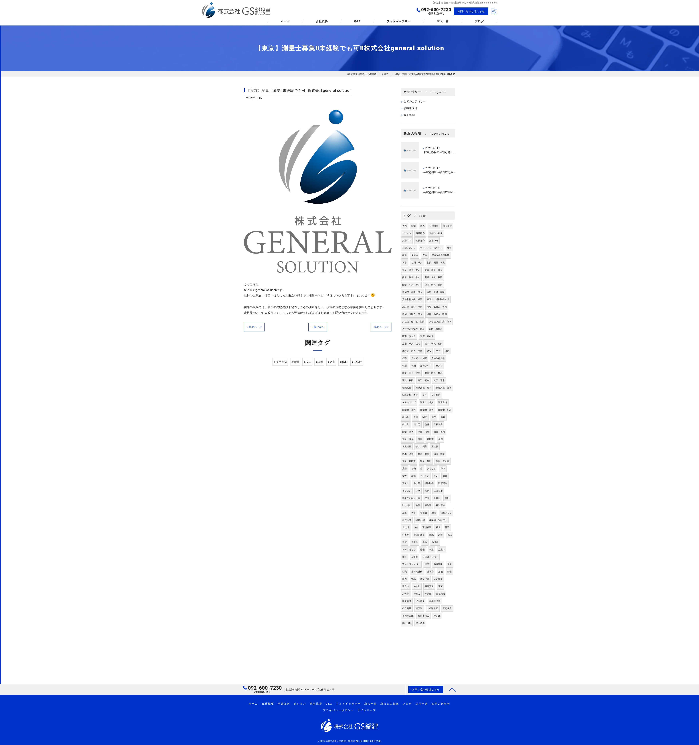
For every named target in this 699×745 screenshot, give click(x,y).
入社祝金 (438, 424)
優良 (420, 439)
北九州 (405, 527)
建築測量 (424, 579)
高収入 (405, 424)
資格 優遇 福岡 (436, 292)
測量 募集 (425, 461)
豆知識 (428, 505)
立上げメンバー (430, 557)
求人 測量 (421, 446)
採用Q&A (406, 240)
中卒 (443, 468)
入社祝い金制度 (419, 358)
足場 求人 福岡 (411, 343)
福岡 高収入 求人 (412, 314)
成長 (404, 513)
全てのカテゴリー (415, 101)
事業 (431, 549)
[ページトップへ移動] (452, 689)
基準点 (430, 571)
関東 (424, 417)
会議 (424, 542)
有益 (418, 505)
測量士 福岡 (409, 409)
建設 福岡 (407, 380)
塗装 (404, 557)
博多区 (437, 615)
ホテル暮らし (409, 549)
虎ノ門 (417, 424)
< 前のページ (254, 327)
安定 (436, 476)
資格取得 (429, 483)
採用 (440, 439)
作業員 (423, 513)
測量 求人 (407, 439)
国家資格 (442, 483)
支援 (427, 498)
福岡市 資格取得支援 (438, 299)
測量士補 (442, 402)
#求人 (307, 362)
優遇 (447, 351)
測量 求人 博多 (411, 285)
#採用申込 (280, 362)
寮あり (439, 365)
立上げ (441, 549)
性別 (427, 491)
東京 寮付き (426, 336)
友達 (413, 476)
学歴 (418, 491)
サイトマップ (367, 710)
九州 (416, 417)
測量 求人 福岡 (434, 277)
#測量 (295, 362)
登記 (449, 535)
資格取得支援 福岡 (412, 299)
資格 (424, 255)
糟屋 (438, 527)
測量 (413, 226)
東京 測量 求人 (434, 270)
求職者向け (410, 108)
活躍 (434, 513)
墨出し (414, 542)
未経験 (414, 255)
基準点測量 (434, 601)
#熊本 (343, 362)
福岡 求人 (416, 262)
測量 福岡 (439, 432)
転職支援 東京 (410, 395)
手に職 (417, 483)
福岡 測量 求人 (436, 262)
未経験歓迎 (432, 608)
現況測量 (420, 601)
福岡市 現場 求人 (412, 292)
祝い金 (405, 417)
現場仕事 (426, 527)
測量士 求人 (426, 402)
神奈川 (417, 586)
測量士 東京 (444, 409)
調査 (440, 535)
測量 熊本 (407, 432)
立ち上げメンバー (411, 564)
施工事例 (409, 115)
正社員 (434, 446)
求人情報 (406, 446)
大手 (413, 513)
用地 (440, 571)
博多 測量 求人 (411, 270)
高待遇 (435, 542)
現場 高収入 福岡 (437, 307)
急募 (427, 424)
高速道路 (438, 564)
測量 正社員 (442, 461)
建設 (429, 351)
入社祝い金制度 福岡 (413, 321)
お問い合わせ (409, 248)
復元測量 (406, 608)
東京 (449, 248)
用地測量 (429, 586)
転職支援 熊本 (443, 387)
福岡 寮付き (435, 329)
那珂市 (405, 593)
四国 (404, 579)
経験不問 (420, 520)
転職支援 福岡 (423, 387)
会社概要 (433, 226)
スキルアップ (409, 402)
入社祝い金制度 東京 (413, 329)
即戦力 (417, 593)
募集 (434, 417)
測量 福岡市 (409, 461)
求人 (422, 226)
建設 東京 (439, 380)
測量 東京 (423, 432)
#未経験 (356, 362)
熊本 (404, 255)
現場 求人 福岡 (434, 285)
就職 (404, 571)
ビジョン (406, 233)
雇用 (404, 468)
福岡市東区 (423, 615)
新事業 (414, 557)
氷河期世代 (416, 571)
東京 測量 (423, 454)
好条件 (405, 535)
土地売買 (440, 593)
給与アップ (425, 365)
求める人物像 (436, 233)
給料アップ (446, 513)
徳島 (413, 579)
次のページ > (381, 327)
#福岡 (319, 362)
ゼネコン (406, 491)
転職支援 (406, 387)
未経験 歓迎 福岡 (412, 307)
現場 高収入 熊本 (437, 314)
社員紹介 (420, 240)
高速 (449, 564)
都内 (413, 468)
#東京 (331, 362)
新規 (443, 417)
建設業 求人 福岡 (412, 351)
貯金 (422, 549)
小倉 (416, 527)
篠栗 (447, 527)
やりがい (424, 476)
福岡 (404, 226)
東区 (440, 586)
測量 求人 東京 (434, 373)
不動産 (428, 593)
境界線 (405, 586)
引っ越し (406, 505)
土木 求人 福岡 (434, 343)
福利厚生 (440, 505)
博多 (404, 262)
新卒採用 (435, 395)
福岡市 (430, 439)
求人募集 (420, 623)
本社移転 (406, 623)
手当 (438, 351)
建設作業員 (419, 535)
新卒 (424, 395)
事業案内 (420, 233)
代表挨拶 (447, 226)
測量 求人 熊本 (411, 373)
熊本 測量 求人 (411, 277)
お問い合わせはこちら (471, 11)
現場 (404, 365)
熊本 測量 (407, 454)
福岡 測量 (439, 454)
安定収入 (447, 608)
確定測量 (438, 579)
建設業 (419, 608)
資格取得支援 (438, 358)
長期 (413, 365)
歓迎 (445, 476)
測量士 (405, 483)
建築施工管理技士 (438, 520)
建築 (427, 564)
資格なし (431, 468)
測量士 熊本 (426, 409)
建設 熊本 (423, 380)
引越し (437, 498)
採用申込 (433, 240)
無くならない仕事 (411, 498)
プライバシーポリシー (431, 248)
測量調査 (406, 601)
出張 (449, 571)
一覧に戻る (317, 327)
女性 (404, 476)
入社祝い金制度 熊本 (440, 321)
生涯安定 (438, 491)
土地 (431, 535)
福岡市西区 (407, 615)
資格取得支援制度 (440, 255)
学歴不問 (406, 520)
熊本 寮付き (409, 336)
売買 (404, 542)
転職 (404, 358)
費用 (447, 498)
